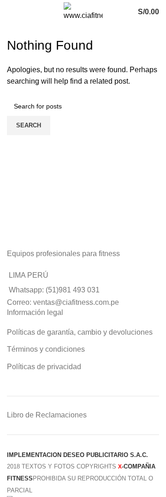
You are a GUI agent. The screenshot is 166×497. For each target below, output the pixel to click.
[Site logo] (83, 11)
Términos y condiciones (46, 349)
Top (158, 489)
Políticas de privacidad (44, 367)
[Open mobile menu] (16, 12)
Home (14, 31)
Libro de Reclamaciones (47, 415)
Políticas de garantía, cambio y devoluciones (80, 332)
